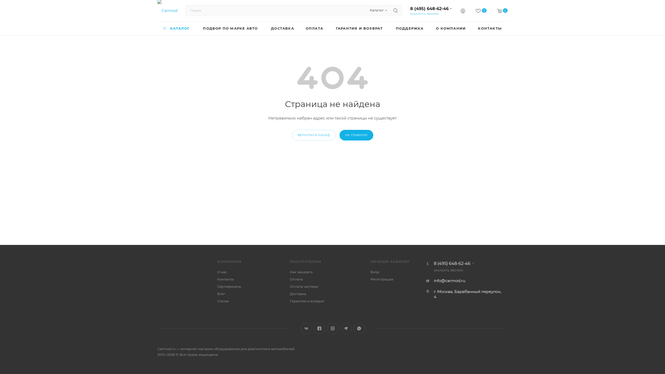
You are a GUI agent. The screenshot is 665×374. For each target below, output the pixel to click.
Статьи (223, 301)
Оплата (296, 279)
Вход (374, 272)
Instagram (332, 328)
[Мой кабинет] (463, 11)
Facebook (319, 328)
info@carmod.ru (449, 280)
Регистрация (381, 279)
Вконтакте (306, 328)
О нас (222, 272)
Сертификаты (229, 286)
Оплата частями (304, 286)
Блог (221, 294)
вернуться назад (314, 135)
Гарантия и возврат (307, 301)
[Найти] (395, 10)
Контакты (225, 279)
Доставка (298, 294)
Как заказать (301, 272)
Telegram (345, 328)
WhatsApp (359, 328)
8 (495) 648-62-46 (429, 8)
